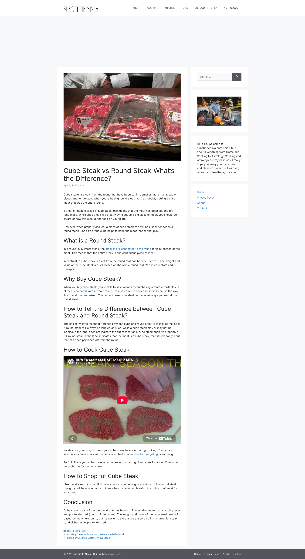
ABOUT (137, 7)
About (201, 203)
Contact (202, 208)
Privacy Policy (205, 197)
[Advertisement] (152, 39)
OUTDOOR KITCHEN (205, 7)
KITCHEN (170, 7)
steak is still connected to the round (128, 248)
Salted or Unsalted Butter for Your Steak (88, 537)
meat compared (77, 291)
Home (201, 192)
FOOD (184, 7)
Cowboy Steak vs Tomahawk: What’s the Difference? (95, 534)
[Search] (236, 77)
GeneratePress (112, 554)
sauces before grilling (144, 454)
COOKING (152, 7)
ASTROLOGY (231, 7)
